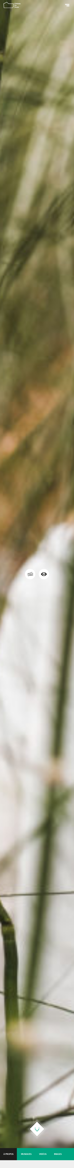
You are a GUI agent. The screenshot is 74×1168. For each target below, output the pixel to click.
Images (58, 1154)
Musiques (26, 1154)
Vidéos (42, 1154)
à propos (8, 1154)
